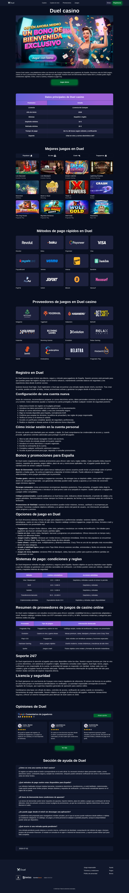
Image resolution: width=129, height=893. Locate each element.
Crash (75, 155)
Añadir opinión (102, 715)
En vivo (50, 155)
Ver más (64, 748)
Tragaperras (100, 155)
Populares (26, 155)
